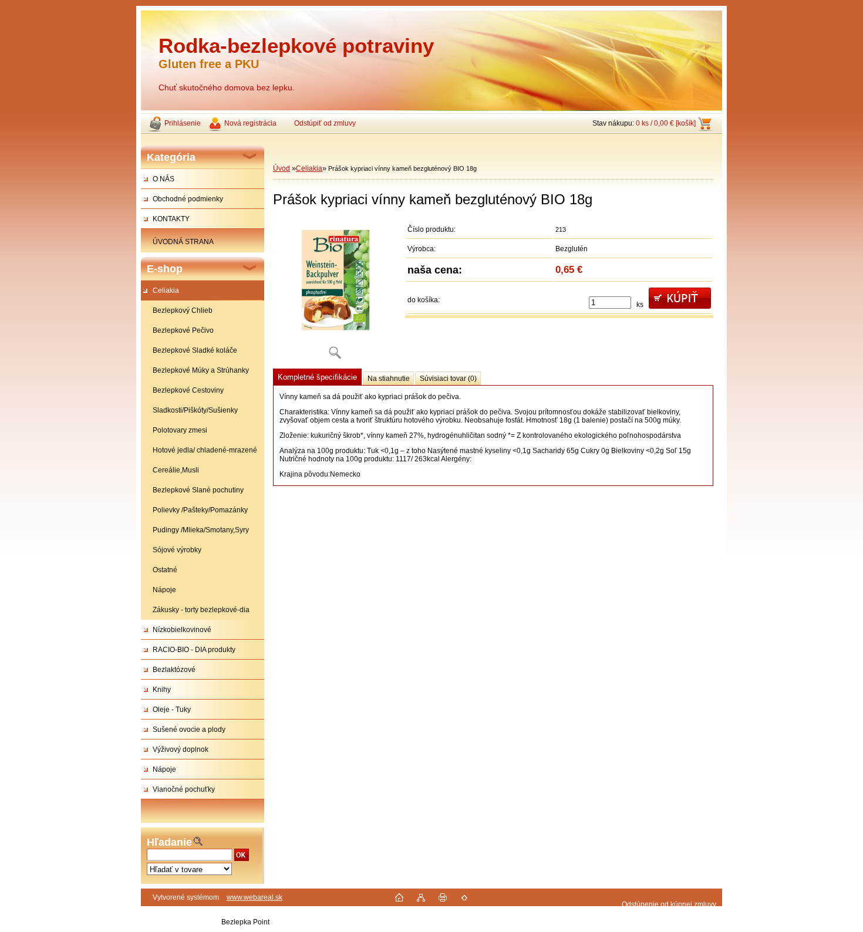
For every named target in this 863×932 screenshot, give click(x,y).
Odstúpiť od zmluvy (325, 123)
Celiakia (166, 290)
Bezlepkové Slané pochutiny (198, 490)
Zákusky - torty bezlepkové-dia (201, 610)
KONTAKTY (171, 219)
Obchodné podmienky (188, 199)
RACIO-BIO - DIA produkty (194, 650)
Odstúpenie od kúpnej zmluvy (669, 904)
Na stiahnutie (389, 378)
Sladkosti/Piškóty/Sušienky (195, 410)
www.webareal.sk (254, 897)
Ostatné (165, 570)
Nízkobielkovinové (182, 630)
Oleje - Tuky (172, 709)
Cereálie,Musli (176, 470)
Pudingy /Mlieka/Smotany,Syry (201, 530)
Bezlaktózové (174, 670)
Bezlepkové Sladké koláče (195, 350)
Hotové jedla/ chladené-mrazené (205, 450)
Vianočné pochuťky (184, 789)
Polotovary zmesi (180, 430)
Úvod (281, 168)
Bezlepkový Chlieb (183, 310)
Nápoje (164, 590)
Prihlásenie (182, 123)
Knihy (162, 690)
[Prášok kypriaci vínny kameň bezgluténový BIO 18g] (335, 293)
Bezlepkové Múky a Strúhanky (201, 370)
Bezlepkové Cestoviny (188, 390)
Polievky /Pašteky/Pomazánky (200, 510)
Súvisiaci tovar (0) (448, 378)
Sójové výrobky (177, 550)
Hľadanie (169, 842)
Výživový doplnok (180, 749)
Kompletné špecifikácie (317, 377)
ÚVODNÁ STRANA (183, 242)
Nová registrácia (250, 123)
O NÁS (163, 179)
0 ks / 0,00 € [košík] (666, 123)
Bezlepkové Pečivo (183, 330)
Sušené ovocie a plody (189, 729)
